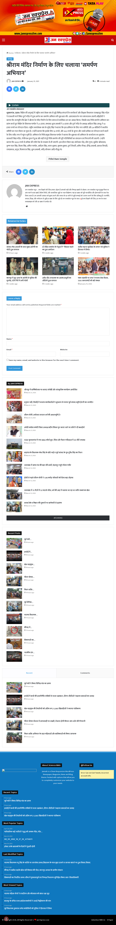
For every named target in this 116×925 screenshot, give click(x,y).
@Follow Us (86, 765)
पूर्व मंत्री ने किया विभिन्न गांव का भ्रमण (37, 683)
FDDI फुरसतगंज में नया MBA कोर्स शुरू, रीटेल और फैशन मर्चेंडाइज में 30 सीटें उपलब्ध (54, 440)
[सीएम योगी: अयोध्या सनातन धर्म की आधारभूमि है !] (14, 418)
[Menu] (3, 41)
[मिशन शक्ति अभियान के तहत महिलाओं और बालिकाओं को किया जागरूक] (14, 593)
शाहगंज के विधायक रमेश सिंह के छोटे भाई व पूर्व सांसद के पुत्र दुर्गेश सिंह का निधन (53, 452)
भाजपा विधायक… (30, 614)
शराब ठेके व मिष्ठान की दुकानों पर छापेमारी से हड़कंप (43, 502)
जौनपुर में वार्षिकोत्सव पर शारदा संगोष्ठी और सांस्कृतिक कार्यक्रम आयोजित (50, 389)
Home (10, 53)
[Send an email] (22, 81)
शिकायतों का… (29, 640)
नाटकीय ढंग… (29, 652)
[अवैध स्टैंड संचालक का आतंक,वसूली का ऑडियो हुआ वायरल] (58, 266)
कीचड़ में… (28, 627)
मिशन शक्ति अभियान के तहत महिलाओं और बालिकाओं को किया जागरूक (50, 733)
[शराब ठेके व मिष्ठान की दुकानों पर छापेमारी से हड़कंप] (14, 507)
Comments (85, 673)
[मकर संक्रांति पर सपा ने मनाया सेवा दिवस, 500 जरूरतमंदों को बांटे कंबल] (93, 266)
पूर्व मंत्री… (27, 539)
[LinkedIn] (22, 89)
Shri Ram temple (58, 159)
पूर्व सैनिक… (28, 602)
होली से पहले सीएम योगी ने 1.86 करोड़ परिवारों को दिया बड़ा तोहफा (48, 477)
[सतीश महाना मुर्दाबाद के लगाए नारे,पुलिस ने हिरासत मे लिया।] (93, 235)
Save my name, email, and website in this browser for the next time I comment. (44, 360)
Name (10, 339)
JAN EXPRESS (16, 81)
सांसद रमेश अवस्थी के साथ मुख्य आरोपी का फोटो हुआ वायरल (22, 248)
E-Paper (110, 919)
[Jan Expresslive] (58, 40)
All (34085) (58, 517)
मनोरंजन (18, 53)
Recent (29, 673)
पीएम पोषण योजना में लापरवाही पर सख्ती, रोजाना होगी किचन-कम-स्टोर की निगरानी (54, 721)
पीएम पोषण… (29, 577)
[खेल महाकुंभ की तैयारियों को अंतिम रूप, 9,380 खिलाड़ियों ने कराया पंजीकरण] (14, 568)
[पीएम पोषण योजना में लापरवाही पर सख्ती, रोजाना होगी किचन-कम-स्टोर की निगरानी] (14, 581)
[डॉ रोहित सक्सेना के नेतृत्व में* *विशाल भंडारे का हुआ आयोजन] (58, 235)
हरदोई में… (28, 552)
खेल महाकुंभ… (29, 564)
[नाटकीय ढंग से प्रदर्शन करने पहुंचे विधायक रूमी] (14, 656)
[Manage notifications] (6, 919)
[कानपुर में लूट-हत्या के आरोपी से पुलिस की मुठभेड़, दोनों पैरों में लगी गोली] (22, 266)
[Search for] (112, 41)
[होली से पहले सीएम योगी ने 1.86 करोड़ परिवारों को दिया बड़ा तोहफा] (14, 481)
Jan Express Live (43, 919)
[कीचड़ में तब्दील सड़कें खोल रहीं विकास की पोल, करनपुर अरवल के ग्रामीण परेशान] (14, 631)
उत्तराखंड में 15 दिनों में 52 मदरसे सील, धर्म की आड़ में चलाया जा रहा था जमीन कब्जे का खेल (57, 490)
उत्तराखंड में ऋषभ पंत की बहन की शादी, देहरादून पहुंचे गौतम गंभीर (47, 465)
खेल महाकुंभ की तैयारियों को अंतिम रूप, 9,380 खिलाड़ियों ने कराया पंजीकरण (52, 708)
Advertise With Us (98, 919)
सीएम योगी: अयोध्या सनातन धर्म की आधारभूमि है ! (42, 414)
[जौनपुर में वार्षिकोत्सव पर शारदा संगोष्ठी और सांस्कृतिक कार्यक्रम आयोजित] (14, 393)
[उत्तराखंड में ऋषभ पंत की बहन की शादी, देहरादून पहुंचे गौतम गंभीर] (14, 469)
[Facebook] (9, 89)
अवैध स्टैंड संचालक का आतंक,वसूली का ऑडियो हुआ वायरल (56, 279)
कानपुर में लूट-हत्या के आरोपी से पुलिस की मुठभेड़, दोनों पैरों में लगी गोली (22, 279)
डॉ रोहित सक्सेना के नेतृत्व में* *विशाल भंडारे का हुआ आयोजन (57, 248)
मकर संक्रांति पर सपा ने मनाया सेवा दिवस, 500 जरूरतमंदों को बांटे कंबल (93, 279)
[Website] (26, 206)
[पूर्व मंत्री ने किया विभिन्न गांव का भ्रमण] (14, 543)
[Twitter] (16, 89)
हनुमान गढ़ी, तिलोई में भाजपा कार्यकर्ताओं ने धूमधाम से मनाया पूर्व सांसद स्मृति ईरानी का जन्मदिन (58, 402)
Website (63, 349)
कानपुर (10, 59)
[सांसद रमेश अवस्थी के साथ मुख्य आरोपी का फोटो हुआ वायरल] (22, 235)
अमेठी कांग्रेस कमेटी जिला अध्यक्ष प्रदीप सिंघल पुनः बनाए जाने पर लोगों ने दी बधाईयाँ (54, 427)
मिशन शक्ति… (29, 589)
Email (9, 349)
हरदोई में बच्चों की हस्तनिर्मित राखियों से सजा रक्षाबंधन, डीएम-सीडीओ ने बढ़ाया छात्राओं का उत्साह (59, 696)
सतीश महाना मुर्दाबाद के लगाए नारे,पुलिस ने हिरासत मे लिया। (93, 248)
